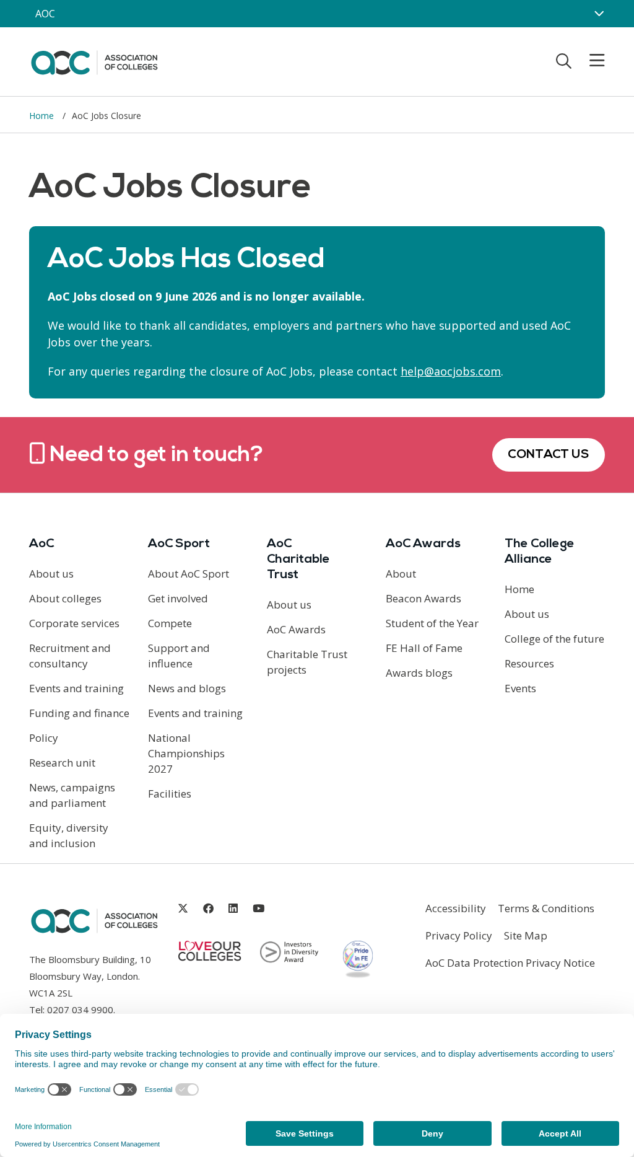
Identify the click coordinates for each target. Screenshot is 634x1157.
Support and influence (179, 656)
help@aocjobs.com (451, 371)
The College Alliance (540, 552)
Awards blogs (419, 673)
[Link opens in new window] (183, 908)
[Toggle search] (563, 60)
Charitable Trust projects (307, 662)
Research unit (62, 762)
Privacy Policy (458, 935)
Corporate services (74, 623)
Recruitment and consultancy (70, 656)
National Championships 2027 (186, 753)
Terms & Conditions (546, 908)
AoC (41, 544)
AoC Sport (179, 544)
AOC (45, 13)
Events (520, 688)
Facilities (169, 793)
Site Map (525, 935)
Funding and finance (79, 713)
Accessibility (455, 908)
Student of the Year (432, 623)
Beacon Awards (423, 598)
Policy (43, 738)
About (401, 573)
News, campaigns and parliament (72, 795)
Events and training (76, 688)
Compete (170, 623)
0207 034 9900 (80, 1009)
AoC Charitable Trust (298, 559)
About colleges (65, 598)
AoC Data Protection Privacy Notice (510, 963)
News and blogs (187, 688)
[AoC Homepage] (94, 61)
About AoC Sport (188, 573)
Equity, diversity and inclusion (68, 835)
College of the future (554, 638)
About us (51, 573)
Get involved (178, 598)
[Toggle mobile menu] (589, 60)
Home (42, 115)
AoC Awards (296, 629)
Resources (529, 663)
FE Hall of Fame (424, 648)
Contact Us (548, 455)
